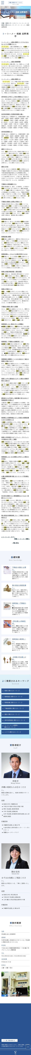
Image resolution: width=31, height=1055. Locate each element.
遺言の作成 (4, 167)
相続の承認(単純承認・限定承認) (11, 272)
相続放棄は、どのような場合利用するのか (14, 254)
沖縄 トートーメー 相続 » (22, 539)
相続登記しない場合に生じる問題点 (12, 324)
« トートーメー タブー (8, 537)
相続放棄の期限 (6, 237)
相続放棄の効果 (6, 219)
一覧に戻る (15, 543)
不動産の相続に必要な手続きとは (11, 202)
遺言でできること (6, 149)
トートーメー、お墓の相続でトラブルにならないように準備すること (15, 43)
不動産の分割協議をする (9, 184)
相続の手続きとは (6, 289)
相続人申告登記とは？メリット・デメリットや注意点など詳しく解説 (15, 438)
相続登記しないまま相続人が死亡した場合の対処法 (15, 458)
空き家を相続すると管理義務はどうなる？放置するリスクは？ (15, 497)
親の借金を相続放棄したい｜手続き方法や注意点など (15, 516)
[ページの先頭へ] (28, 1047)
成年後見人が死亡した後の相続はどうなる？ (15, 97)
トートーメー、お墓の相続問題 (10, 62)
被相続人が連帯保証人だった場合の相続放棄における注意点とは (15, 419)
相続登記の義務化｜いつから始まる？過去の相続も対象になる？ (15, 360)
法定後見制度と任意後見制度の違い (12, 114)
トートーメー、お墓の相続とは (10, 79)
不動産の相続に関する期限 (9, 307)
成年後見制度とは (6, 132)
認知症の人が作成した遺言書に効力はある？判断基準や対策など (15, 399)
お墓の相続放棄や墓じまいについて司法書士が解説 (15, 477)
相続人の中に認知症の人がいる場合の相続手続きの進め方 (15, 380)
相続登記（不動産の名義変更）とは (12, 342)
